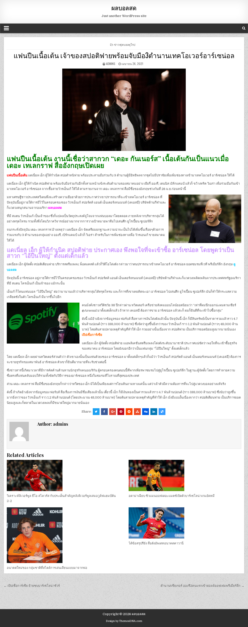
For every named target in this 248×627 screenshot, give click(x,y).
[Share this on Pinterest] (120, 411)
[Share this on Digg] (145, 411)
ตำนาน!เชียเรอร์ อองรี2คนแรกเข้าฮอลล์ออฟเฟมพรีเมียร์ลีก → (202, 586)
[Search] (243, 28)
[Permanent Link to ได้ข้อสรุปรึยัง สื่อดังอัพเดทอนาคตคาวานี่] (185, 523)
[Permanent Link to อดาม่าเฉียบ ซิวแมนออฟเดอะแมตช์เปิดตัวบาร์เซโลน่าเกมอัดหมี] (185, 475)
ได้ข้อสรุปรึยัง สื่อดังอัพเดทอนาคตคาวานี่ (156, 543)
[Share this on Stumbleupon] (137, 411)
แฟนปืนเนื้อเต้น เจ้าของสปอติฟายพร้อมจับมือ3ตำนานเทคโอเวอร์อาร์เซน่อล (124, 55)
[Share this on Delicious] (162, 411)
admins (110, 64)
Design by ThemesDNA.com (124, 621)
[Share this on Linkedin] (153, 411)
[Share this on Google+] (112, 411)
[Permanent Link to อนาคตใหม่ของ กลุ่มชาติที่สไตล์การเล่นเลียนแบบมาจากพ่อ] (63, 535)
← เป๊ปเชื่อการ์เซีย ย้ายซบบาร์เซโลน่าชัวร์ (32, 586)
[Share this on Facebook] (104, 411)
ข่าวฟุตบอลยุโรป (124, 44)
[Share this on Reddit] (129, 411)
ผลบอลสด (124, 8)
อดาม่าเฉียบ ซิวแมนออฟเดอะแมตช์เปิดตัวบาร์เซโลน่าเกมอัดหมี (172, 496)
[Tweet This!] (96, 411)
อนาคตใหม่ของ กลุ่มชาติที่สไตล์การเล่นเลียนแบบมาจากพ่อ (47, 568)
